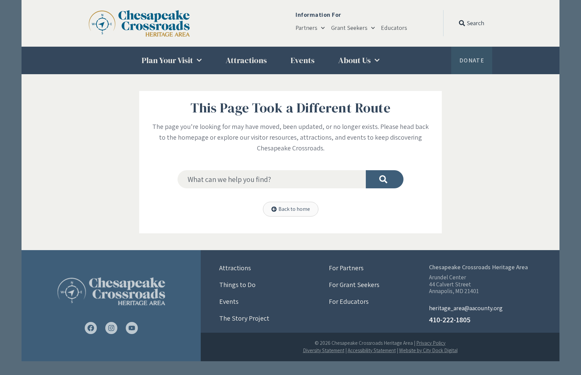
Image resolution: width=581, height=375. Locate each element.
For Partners (346, 268)
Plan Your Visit (167, 60)
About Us (354, 60)
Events (302, 60)
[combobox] (272, 179)
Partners (306, 28)
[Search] (384, 179)
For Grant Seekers (354, 284)
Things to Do (237, 284)
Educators (394, 28)
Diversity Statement (323, 350)
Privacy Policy (431, 343)
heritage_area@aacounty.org (466, 308)
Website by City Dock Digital (428, 350)
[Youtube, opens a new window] (132, 328)
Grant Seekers (349, 28)
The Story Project (244, 318)
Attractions (246, 60)
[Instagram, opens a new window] (111, 328)
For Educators (349, 301)
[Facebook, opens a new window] (91, 328)
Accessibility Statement (372, 350)
